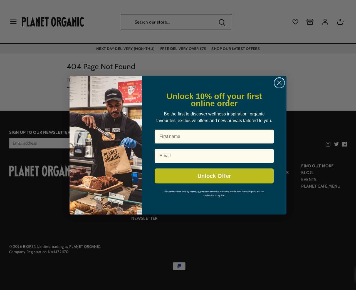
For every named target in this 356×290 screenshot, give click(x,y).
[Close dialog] (279, 83)
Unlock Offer (214, 176)
